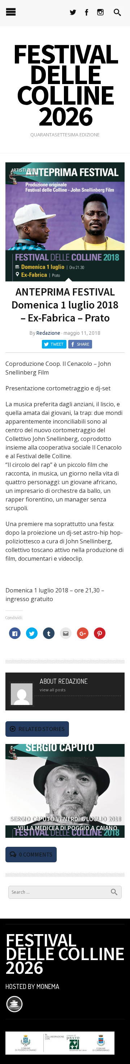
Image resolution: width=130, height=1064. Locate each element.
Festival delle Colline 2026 (65, 84)
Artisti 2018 (23, 170)
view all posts (52, 689)
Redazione (48, 333)
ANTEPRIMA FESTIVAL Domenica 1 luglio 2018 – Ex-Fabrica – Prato (65, 304)
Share (83, 344)
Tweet (57, 344)
